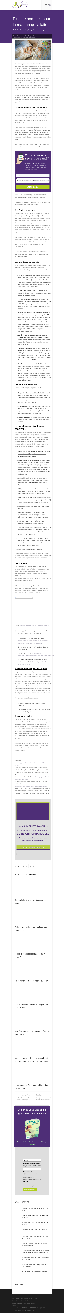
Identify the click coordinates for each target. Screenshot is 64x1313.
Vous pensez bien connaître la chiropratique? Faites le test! (35, 1237)
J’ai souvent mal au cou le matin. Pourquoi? (35, 1229)
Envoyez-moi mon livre (30, 1189)
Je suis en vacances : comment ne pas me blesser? (35, 1223)
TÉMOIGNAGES (34, 1308)
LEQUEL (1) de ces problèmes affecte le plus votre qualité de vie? (32, 1165)
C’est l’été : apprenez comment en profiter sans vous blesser (34, 1244)
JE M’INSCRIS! (33, 187)
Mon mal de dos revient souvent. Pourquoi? (35, 1272)
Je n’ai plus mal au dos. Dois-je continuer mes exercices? (34, 1265)
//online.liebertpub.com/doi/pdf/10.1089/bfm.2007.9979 (31, 786)
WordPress (15, 1305)
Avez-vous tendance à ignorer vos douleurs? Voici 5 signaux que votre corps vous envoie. (35, 1251)
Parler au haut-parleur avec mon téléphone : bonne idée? (35, 1216)
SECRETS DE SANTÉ (19, 1310)
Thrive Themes (24, 1303)
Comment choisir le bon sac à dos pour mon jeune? (35, 1209)
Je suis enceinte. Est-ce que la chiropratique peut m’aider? (35, 1258)
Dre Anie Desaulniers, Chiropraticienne (26, 30)
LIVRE (43, 1308)
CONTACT (31, 1310)
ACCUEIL (15, 1308)
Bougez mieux (45, 30)
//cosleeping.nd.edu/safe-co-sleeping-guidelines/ (34, 625)
